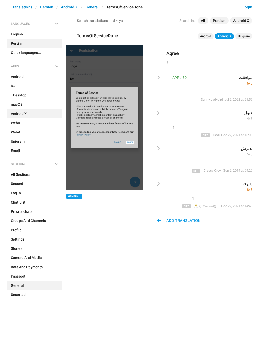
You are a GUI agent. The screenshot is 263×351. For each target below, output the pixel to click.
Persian (46, 7)
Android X (69, 7)
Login (247, 7)
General (92, 7)
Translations (21, 7)
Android (205, 36)
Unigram (244, 36)
